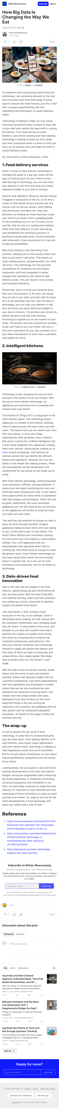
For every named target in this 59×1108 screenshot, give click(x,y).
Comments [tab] (9, 934)
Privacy (27, 1088)
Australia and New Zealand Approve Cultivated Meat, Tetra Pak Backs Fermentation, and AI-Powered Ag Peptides (22, 979)
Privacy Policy (50, 895)
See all (7, 1050)
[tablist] (14, 934)
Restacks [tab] (20, 934)
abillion (28, 85)
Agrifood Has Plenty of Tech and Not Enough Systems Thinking (20, 1030)
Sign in (53, 4)
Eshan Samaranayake (18, 33)
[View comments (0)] (14, 41)
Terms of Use (42, 892)
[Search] (54, 968)
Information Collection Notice (29, 895)
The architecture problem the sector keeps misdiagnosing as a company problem (22, 1036)
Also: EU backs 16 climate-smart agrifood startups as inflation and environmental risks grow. (21, 987)
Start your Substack (22, 1095)
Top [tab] (5, 968)
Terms (35, 1088)
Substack (16, 1102)
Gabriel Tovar (28, 387)
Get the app (43, 1095)
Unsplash (38, 85)
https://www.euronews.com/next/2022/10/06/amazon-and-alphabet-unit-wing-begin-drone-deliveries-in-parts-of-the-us (31, 825)
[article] (29, 985)
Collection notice (47, 1088)
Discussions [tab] (23, 968)
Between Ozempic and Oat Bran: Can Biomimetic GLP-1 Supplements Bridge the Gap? (20, 1005)
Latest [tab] (12, 968)
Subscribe (43, 4)
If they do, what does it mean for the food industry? (22, 1013)
